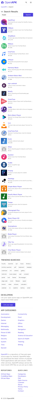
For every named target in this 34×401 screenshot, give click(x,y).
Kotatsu (28, 263)
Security (4, 339)
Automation (5, 314)
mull (9, 277)
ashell (3, 277)
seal (20, 274)
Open (11, 2)
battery (22, 288)
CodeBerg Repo (6, 376)
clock (11, 281)
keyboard (21, 267)
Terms (20, 389)
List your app (8, 305)
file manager (22, 277)
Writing (20, 345)
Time (2, 345)
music (22, 263)
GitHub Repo (5, 374)
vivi (11, 270)
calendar (4, 288)
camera (16, 270)
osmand (26, 274)
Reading (21, 332)
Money (20, 326)
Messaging (5, 326)
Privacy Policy (23, 387)
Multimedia (5, 329)
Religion (4, 335)
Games (3, 320)
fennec (14, 277)
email (28, 288)
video (9, 284)
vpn (17, 263)
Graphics (21, 320)
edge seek (4, 281)
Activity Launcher (7, 267)
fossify (4, 263)
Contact (21, 391)
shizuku (16, 284)
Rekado (18, 281)
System (3, 342)
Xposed (3, 348)
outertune (4, 270)
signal (24, 281)
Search (28, 15)
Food (20, 317)
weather (15, 288)
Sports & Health (23, 339)
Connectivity (22, 314)
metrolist (4, 274)
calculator (24, 284)
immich (4, 284)
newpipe (29, 267)
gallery (23, 270)
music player (13, 274)
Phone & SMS (5, 332)
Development (5, 317)
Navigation (22, 329)
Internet (3, 323)
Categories (22, 374)
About (20, 385)
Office (20, 323)
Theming (21, 342)
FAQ (19, 378)
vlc (10, 288)
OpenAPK (4, 7)
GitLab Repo (5, 378)
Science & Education (25, 335)
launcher (10, 263)
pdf (15, 267)
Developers (22, 376)
